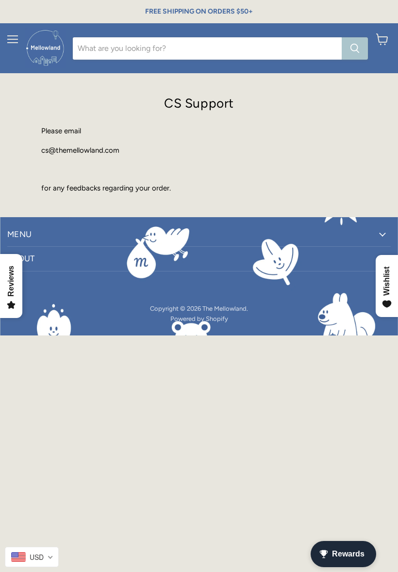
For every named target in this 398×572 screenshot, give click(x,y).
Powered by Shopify (199, 318)
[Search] (355, 48)
